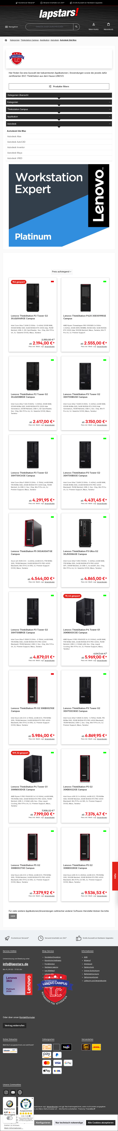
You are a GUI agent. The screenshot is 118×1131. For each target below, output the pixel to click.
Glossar (48, 984)
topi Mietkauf (50, 971)
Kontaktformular (27, 1017)
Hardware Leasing (51, 967)
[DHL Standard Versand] (96, 1047)
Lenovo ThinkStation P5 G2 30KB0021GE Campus (32, 709)
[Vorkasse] (47, 1047)
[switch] (10, 1118)
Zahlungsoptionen (91, 977)
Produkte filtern (61, 86)
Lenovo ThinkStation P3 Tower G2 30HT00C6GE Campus (29, 474)
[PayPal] (57, 1055)
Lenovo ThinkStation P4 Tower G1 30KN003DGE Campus (29, 788)
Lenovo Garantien (51, 977)
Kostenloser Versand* (26, 3)
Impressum (88, 964)
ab (42, 341)
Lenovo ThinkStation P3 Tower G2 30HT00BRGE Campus (29, 631)
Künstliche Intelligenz (53, 960)
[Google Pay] (68, 1063)
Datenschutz (89, 967)
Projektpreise (50, 964)
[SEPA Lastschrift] (57, 1071)
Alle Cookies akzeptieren (101, 1122)
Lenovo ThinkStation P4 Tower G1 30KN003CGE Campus (81, 631)
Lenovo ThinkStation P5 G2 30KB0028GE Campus (78, 866)
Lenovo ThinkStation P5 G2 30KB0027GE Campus (25, 866)
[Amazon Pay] (46, 1055)
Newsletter (49, 987)
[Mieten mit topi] (66, 1047)
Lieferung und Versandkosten (95, 981)
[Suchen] (76, 27)
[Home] (6, 40)
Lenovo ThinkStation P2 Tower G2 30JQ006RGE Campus (29, 317)
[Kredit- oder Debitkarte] (52, 1063)
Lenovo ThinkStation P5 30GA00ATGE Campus (31, 552)
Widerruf (87, 960)
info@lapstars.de (15, 964)
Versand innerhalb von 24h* (53, 3)
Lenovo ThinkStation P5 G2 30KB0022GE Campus (78, 788)
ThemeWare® (90, 1109)
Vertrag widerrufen (14, 1025)
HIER (13, 916)
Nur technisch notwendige (69, 1122)
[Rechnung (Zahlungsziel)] (56, 1047)
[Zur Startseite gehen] (59, 13)
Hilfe (115, 876)
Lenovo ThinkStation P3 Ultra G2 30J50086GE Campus (80, 552)
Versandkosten (52, 1107)
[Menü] (14, 1098)
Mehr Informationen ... (13, 1128)
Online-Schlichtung (91, 971)
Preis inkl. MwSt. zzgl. (42, 346)
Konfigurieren (43, 1122)
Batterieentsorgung (91, 974)
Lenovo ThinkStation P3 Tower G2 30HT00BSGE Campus (81, 474)
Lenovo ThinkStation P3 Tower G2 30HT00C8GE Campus (81, 709)
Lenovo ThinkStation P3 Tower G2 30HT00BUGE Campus (81, 395)
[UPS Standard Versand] (86, 1047)
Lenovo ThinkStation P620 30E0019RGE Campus (84, 317)
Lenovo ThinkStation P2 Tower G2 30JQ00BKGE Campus (29, 395)
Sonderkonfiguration (53, 957)
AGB (85, 957)
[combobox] (49, 27)
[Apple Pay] (46, 1071)
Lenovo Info (49, 974)
